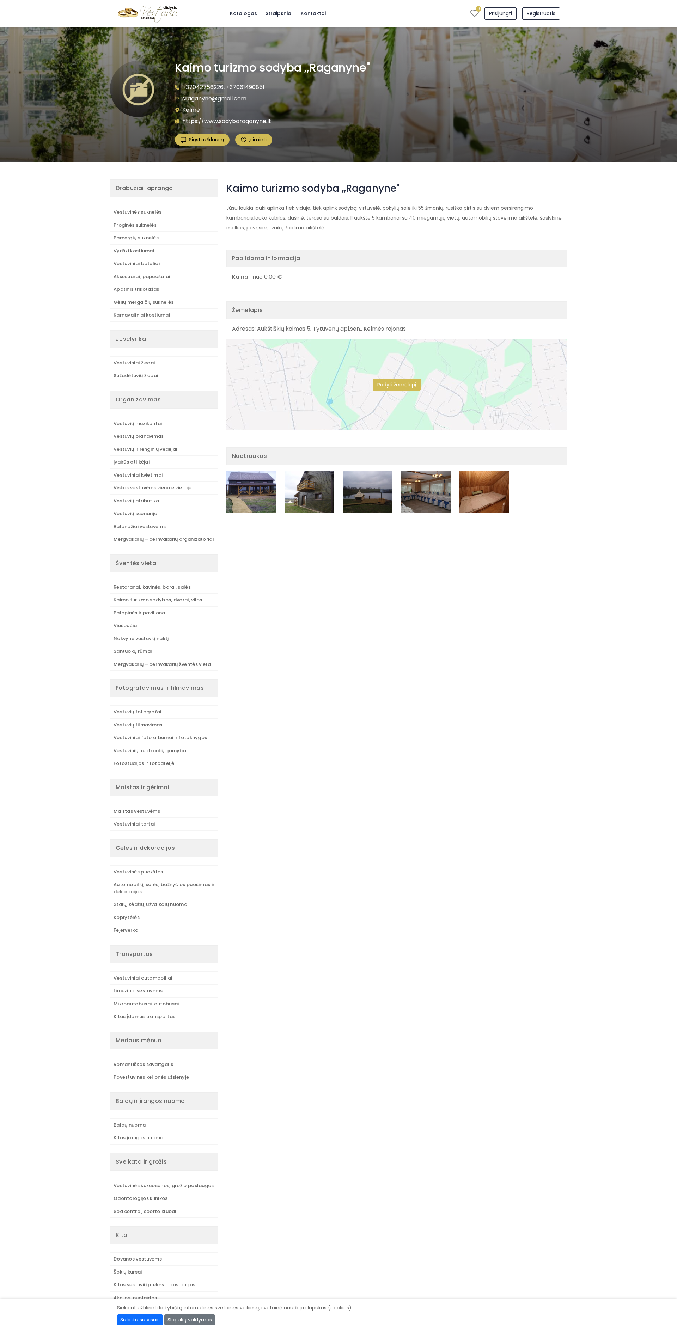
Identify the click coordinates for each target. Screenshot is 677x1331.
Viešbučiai (126, 625)
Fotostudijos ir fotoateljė (144, 763)
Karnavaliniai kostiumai (142, 315)
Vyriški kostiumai (134, 250)
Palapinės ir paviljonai (140, 612)
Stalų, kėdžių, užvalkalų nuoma (150, 904)
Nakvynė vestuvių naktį (141, 638)
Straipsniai (279, 13)
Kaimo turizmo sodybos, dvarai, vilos (158, 599)
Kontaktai (313, 13)
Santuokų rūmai (133, 651)
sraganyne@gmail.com (214, 98)
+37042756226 (203, 87)
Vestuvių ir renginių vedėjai (145, 449)
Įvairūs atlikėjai (132, 462)
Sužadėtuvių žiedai (136, 375)
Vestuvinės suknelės (138, 212)
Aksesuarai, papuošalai (142, 276)
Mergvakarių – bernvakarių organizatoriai (164, 539)
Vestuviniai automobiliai (143, 978)
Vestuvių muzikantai (138, 423)
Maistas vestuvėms (137, 811)
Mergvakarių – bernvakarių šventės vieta (162, 664)
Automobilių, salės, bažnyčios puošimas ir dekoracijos (164, 888)
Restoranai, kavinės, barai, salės (152, 587)
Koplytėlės (127, 917)
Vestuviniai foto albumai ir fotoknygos (160, 737)
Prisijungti (500, 13)
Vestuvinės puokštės (138, 872)
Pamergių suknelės (136, 237)
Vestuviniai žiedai (134, 363)
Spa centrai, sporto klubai (145, 1211)
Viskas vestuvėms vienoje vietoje (153, 487)
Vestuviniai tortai (134, 824)
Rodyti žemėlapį (396, 384)
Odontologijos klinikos (141, 1198)
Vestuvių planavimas (139, 436)
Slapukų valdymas (189, 1319)
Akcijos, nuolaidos (135, 1297)
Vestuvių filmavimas (138, 725)
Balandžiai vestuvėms (140, 526)
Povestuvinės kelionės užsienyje (151, 1077)
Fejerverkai (126, 930)
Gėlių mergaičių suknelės (143, 302)
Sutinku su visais (140, 1319)
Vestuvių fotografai (137, 712)
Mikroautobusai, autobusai (146, 1003)
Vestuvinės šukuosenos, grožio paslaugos (164, 1185)
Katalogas (243, 13)
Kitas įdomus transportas (144, 1016)
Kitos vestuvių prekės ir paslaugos (154, 1284)
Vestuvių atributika (136, 500)
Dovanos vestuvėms (138, 1259)
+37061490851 (245, 87)
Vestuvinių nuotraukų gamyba (150, 750)
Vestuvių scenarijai (136, 513)
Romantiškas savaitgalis (143, 1064)
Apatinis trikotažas (136, 289)
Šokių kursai (128, 1272)
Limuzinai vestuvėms (138, 990)
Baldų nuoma (130, 1125)
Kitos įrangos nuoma (139, 1137)
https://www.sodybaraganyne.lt (226, 121)
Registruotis (541, 13)
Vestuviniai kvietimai (138, 475)
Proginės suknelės (135, 225)
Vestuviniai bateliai (137, 263)
